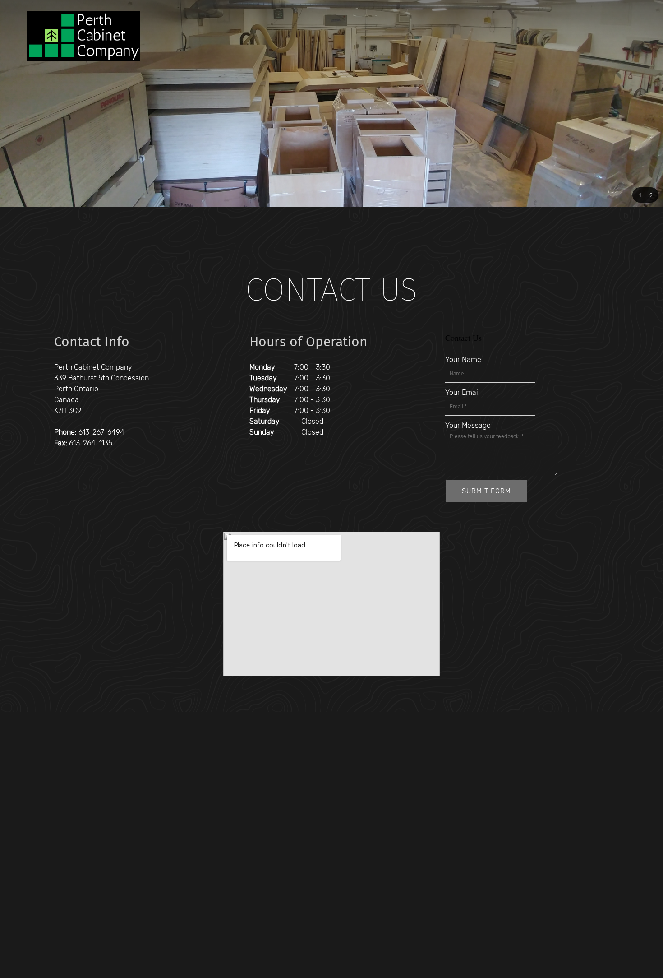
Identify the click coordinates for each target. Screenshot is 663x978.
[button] (640, 195)
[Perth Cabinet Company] (83, 36)
